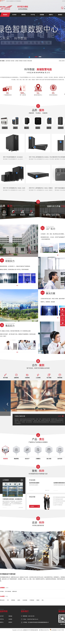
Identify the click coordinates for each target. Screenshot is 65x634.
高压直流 (25, 60)
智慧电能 (23, 14)
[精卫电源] (15, 121)
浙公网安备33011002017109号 (57, 630)
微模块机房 (14, 591)
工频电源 (16, 60)
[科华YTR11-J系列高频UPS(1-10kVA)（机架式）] (38, 174)
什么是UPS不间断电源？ (58, 504)
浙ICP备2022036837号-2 (44, 630)
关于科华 (14, 14)
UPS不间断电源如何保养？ (58, 499)
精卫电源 (12, 60)
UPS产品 (33, 14)
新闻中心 (51, 14)
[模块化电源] (60, 121)
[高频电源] (38, 121)
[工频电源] (26, 121)
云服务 (18, 600)
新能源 (38, 600)
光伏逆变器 (25, 600)
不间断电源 (32, 600)
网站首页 (5, 14)
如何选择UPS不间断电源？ (58, 503)
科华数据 (2, 591)
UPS (8, 600)
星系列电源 (8, 60)
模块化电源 (29, 60)
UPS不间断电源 (8, 591)
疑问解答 (32, 506)
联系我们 (60, 14)
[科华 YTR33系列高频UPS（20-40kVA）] (12, 143)
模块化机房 (2, 600)
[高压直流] (49, 121)
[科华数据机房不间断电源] (6, 8)
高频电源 (21, 60)
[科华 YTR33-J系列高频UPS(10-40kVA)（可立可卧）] (38, 143)
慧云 (43, 600)
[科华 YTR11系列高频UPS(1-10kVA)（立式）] (12, 174)
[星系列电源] (4, 121)
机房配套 (42, 14)
